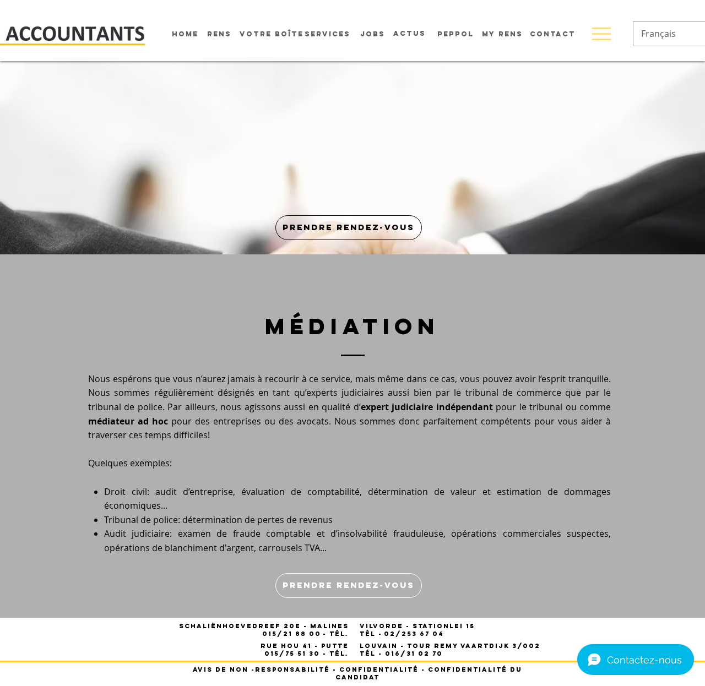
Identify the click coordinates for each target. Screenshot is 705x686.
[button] (601, 34)
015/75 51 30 (292, 653)
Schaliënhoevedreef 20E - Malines (264, 626)
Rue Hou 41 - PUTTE (305, 646)
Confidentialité (379, 669)
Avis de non (220, 669)
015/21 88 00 (291, 634)
